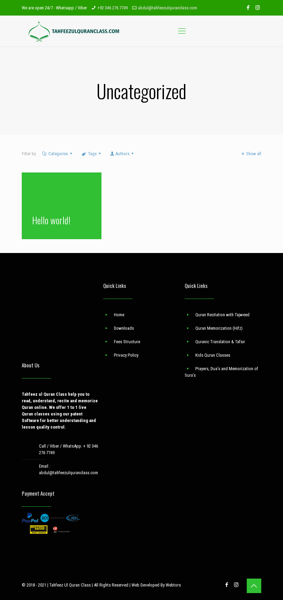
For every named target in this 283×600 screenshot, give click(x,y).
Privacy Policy (126, 355)
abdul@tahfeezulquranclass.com (167, 7)
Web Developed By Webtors (156, 585)
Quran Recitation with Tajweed (222, 314)
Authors (122, 153)
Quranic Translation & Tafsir (220, 341)
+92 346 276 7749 (112, 7)
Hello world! (51, 220)
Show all (253, 153)
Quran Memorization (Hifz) (219, 328)
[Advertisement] (60, 316)
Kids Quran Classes (212, 355)
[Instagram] (257, 7)
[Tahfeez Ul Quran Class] (74, 31)
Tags (92, 153)
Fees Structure (127, 341)
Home (119, 314)
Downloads (124, 328)
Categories (58, 153)
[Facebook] (248, 7)
